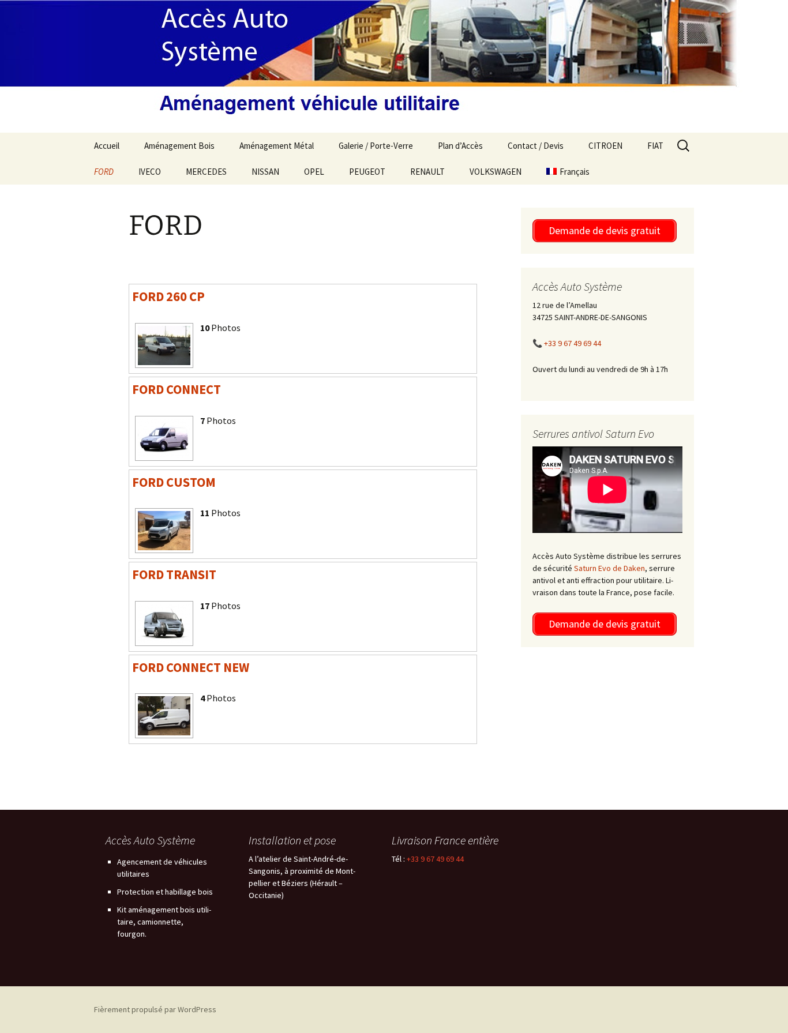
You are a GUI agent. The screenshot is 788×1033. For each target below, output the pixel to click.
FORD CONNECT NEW (190, 667)
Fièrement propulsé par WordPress (155, 1009)
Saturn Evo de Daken (609, 568)
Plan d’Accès (460, 145)
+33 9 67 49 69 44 (572, 343)
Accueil (106, 145)
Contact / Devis (536, 145)
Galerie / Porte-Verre (376, 145)
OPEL (314, 171)
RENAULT (427, 171)
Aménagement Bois (179, 145)
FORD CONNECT (176, 389)
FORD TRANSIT (174, 574)
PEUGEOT (367, 171)
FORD (104, 171)
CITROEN (605, 145)
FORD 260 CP (168, 296)
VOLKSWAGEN (495, 171)
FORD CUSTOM (174, 482)
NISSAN (265, 171)
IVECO (149, 171)
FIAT (655, 145)
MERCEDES (206, 171)
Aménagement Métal (276, 145)
